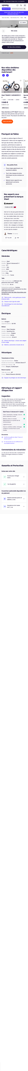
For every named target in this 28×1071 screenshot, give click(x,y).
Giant (21, 17)
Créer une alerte (7, 121)
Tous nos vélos (5, 17)
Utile (18, 237)
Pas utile (9, 237)
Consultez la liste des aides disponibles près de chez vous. (14, 293)
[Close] (15, 1)
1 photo (24, 22)
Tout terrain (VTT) (14, 17)
